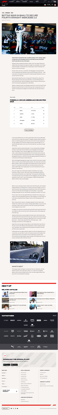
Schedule (12, 1)
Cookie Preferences (25, 401)
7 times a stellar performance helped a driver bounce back (18, 293)
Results (18, 1)
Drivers (31, 1)
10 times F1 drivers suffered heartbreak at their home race (18, 299)
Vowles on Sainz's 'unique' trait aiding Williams (44, 306)
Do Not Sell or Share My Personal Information (27, 393)
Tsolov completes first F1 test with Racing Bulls (18, 306)
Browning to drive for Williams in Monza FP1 (46, 298)
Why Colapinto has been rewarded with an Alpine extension (45, 293)
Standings (24, 1)
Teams (37, 1)
